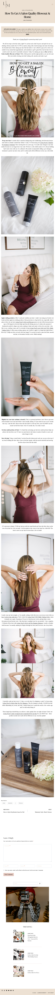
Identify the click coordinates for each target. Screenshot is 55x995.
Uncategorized (27, 10)
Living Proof (23, 39)
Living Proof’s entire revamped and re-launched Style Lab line (20, 713)
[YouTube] (9, 990)
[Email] (11, 990)
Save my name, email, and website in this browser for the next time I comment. (24, 870)
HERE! (27, 34)
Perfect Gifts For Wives (33, 972)
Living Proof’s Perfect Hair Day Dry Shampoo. (15, 703)
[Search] (39, 883)
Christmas (30, 933)
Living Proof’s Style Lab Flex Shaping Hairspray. (30, 623)
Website (39, 866)
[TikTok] (4, 990)
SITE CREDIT (51, 992)
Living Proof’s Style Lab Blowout (24, 322)
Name (6, 866)
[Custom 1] (13, 990)
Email (23, 866)
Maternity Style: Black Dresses (43, 811)
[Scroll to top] (51, 989)
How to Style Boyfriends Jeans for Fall (13, 811)
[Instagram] (2, 990)
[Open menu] (52, 4)
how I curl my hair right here (9, 617)
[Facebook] (7, 990)
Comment (7, 846)
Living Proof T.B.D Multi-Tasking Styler (39, 617)
